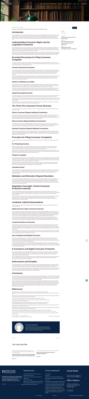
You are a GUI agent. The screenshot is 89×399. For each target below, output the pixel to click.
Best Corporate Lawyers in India (28, 375)
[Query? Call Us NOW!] (87, 280)
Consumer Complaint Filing (15, 315)
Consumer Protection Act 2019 (24, 315)
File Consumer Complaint (28, 316)
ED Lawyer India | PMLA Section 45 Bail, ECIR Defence (53, 387)
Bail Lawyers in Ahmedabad (28, 379)
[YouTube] (77, 376)
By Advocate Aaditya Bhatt (56, 316)
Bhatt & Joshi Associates (75, 395)
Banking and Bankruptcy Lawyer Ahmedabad (31, 384)
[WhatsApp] (79, 376)
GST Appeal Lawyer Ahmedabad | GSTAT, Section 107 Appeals (54, 388)
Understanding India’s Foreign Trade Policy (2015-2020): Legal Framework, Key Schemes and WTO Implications (23, 355)
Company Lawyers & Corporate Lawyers (21, 350)
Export (26, 351)
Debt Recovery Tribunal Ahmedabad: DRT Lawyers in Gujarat (54, 385)
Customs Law (23, 351)
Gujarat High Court (30, 351)
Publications (18, 352)
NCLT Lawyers (47, 375)
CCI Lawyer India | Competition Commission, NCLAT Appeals (54, 384)
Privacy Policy (55, 395)
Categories (62, 31)
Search (75, 27)
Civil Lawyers (13, 350)
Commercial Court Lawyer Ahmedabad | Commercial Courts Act (55, 381)
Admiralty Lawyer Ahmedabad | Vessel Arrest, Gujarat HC (32, 376)
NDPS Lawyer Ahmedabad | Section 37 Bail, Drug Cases (32, 373)
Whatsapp (80, 0)
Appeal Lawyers (26, 378)
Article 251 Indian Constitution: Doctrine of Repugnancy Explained (45, 353)
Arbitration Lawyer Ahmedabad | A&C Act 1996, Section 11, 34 (33, 382)
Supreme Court (47, 379)
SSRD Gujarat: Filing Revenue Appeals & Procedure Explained (54, 378)
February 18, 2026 (14, 27)
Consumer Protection (18, 13)
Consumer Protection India (15, 316)
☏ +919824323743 (70, 389)
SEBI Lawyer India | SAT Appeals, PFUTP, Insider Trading (54, 376)
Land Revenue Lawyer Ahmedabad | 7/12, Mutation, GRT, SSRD (55, 390)
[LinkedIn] (68, 376)
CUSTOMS (19, 351)
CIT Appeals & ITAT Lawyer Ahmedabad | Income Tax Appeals (54, 382)
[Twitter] (70, 376)
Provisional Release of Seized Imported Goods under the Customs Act (67, 43)
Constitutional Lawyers (30, 350)
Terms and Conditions (39, 395)
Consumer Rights (22, 316)
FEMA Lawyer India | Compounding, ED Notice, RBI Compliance (33, 381)
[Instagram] (75, 376)
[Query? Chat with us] (78, 1)
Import (34, 351)
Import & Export (14, 352)
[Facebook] (72, 376)
